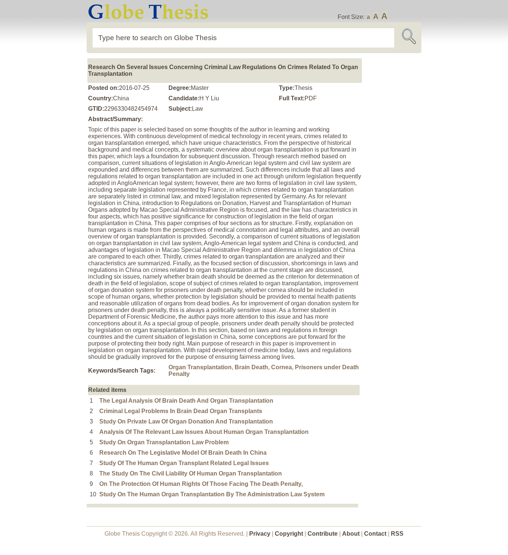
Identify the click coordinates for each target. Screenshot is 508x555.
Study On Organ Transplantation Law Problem (164, 442)
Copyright (289, 533)
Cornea (281, 367)
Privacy (259, 533)
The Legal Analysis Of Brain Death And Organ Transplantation (186, 400)
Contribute (323, 533)
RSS (397, 533)
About (351, 533)
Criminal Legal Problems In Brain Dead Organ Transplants (180, 411)
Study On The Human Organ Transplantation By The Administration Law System (212, 494)
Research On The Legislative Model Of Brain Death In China (183, 452)
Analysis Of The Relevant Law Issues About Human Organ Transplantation (204, 432)
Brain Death (251, 367)
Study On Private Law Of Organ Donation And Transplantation (186, 421)
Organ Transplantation (200, 367)
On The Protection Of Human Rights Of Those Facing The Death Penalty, (201, 484)
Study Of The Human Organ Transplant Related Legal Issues (184, 463)
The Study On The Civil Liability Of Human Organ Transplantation (190, 473)
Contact (376, 533)
